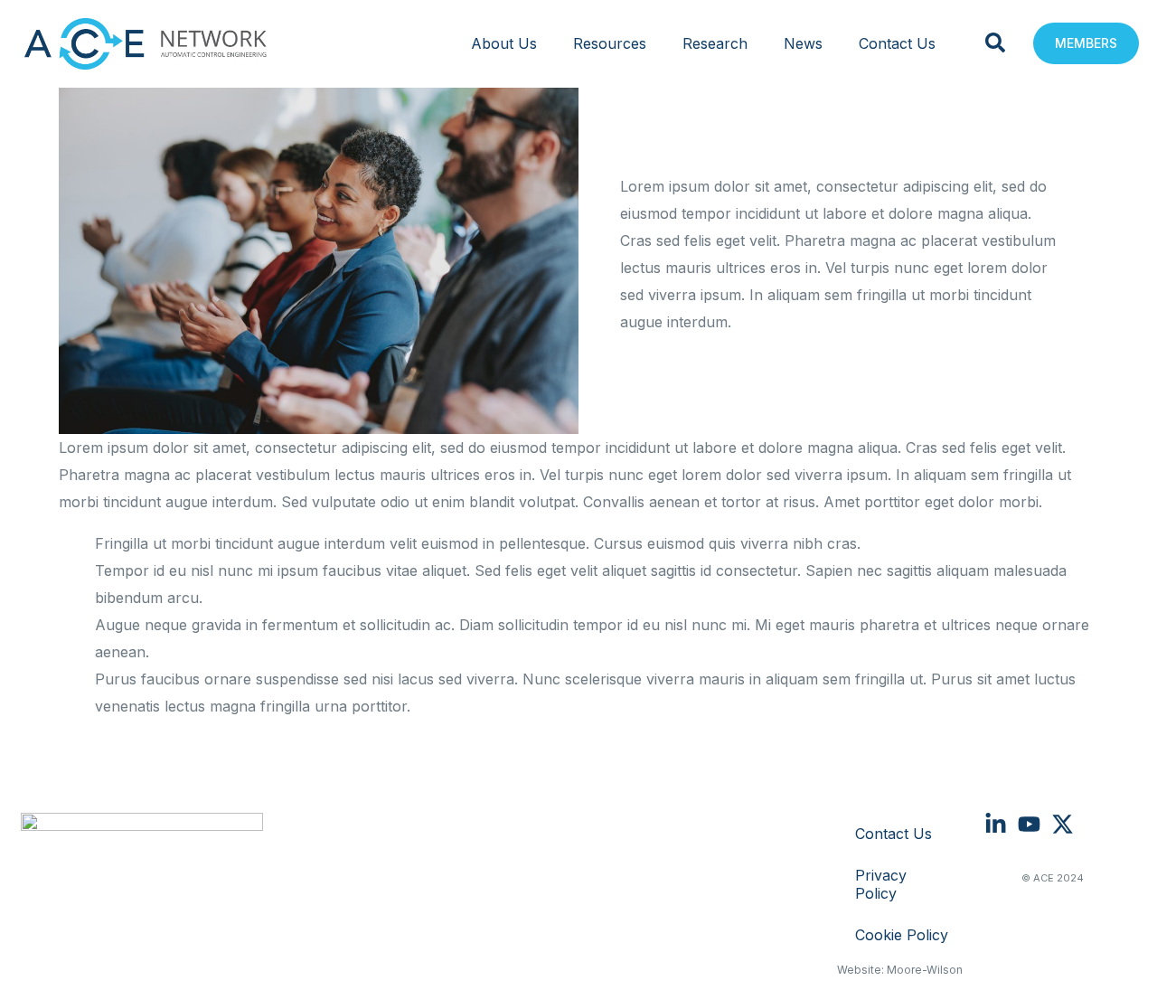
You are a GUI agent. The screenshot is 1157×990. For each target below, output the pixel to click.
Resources (609, 43)
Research (715, 43)
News (803, 43)
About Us (504, 43)
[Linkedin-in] (995, 824)
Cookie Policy (901, 935)
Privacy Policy (881, 884)
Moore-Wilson (925, 969)
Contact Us (897, 43)
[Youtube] (1029, 824)
